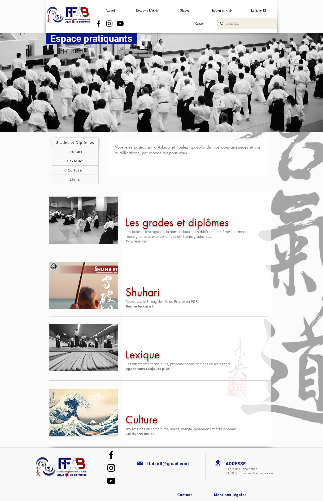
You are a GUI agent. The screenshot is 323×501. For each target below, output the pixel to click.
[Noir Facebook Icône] (98, 23)
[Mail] (140, 463)
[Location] (218, 463)
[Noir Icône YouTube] (120, 23)
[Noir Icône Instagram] (109, 23)
